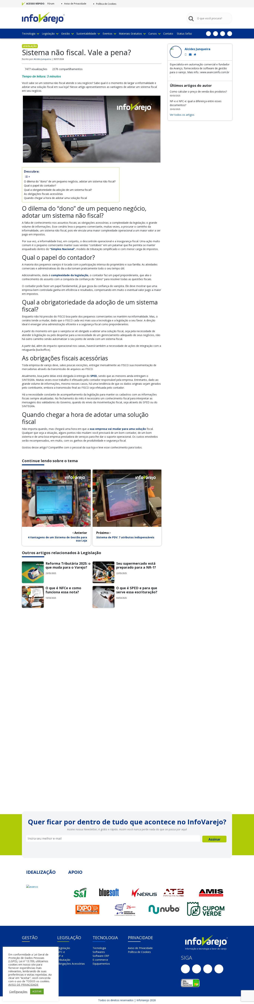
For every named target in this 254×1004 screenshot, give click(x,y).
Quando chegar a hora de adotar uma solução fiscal (55, 198)
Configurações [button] (18, 991)
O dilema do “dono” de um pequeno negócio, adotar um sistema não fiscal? (69, 181)
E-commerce (100, 959)
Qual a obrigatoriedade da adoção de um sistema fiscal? (58, 190)
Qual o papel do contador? (40, 185)
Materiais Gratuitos (130, 33)
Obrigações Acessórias (71, 963)
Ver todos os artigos (182, 114)
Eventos (107, 33)
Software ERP (101, 956)
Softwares (99, 952)
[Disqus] (91, 661)
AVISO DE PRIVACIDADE (23, 984)
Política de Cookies (106, 3)
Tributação (63, 959)
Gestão (65, 33)
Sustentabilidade (86, 33)
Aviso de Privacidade (75, 3)
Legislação (48, 33)
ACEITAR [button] (36, 991)
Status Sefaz (184, 33)
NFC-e (61, 952)
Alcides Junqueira (42, 59)
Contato (168, 33)
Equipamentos (101, 963)
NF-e (60, 956)
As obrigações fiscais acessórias (43, 194)
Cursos (152, 33)
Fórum (50, 3)
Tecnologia (28, 33)
